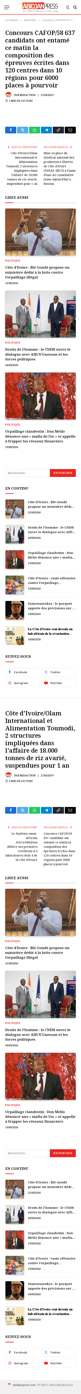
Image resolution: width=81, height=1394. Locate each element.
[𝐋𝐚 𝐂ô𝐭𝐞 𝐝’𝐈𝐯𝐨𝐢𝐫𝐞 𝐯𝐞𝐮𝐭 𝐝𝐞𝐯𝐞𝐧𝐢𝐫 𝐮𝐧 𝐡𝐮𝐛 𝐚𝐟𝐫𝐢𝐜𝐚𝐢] (14, 635)
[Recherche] (74, 7)
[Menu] (7, 7)
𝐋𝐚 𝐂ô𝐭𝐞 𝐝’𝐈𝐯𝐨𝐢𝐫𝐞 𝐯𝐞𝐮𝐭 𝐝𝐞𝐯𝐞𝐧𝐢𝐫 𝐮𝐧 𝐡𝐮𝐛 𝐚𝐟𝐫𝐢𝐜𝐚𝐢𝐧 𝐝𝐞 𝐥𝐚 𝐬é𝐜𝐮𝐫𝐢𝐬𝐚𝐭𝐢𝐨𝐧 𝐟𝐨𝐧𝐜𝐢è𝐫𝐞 (50, 633)
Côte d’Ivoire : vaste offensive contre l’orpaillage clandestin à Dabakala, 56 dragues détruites (52, 584)
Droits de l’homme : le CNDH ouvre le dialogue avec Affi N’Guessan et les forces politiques (38, 354)
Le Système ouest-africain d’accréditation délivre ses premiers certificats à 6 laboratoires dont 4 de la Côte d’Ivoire (21, 847)
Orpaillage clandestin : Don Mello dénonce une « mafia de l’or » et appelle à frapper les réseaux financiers (40, 436)
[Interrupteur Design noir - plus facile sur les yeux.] (68, 7)
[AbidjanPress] (40, 7)
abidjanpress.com (24, 1385)
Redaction (28, 95)
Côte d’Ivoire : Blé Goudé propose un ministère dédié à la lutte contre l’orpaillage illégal (37, 272)
